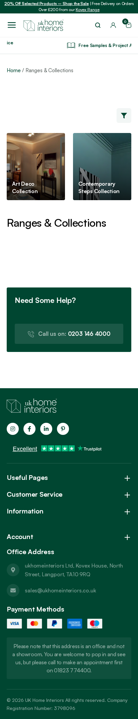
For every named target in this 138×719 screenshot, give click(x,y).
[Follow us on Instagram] (13, 429)
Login (113, 25)
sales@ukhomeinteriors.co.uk (60, 590)
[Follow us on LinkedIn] (46, 429)
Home (14, 70)
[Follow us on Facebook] (29, 429)
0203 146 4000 (74, 333)
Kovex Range (87, 9)
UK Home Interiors (44, 700)
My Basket (126, 23)
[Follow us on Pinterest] (63, 429)
